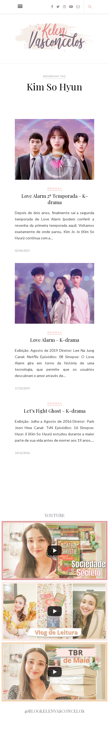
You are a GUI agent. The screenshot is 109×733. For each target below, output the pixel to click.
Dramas (54, 188)
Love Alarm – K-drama (54, 340)
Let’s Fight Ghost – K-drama (54, 411)
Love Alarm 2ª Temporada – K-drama (54, 199)
